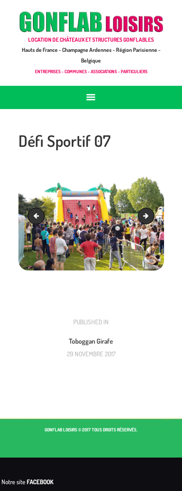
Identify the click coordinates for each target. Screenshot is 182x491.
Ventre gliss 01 (151, 216)
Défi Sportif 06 (37, 216)
